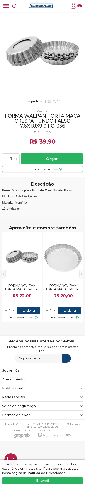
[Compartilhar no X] (54, 101)
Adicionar (28, 310)
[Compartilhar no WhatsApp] (49, 101)
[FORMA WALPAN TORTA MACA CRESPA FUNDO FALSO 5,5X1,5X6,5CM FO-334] (22, 277)
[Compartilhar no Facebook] (45, 101)
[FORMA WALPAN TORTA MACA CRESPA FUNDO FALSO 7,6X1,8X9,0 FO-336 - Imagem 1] (42, 54)
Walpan (42, 111)
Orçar (52, 158)
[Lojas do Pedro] (41, 6)
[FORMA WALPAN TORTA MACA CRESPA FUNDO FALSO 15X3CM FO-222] (63, 277)
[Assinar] (66, 358)
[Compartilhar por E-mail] (58, 101)
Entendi (42, 481)
